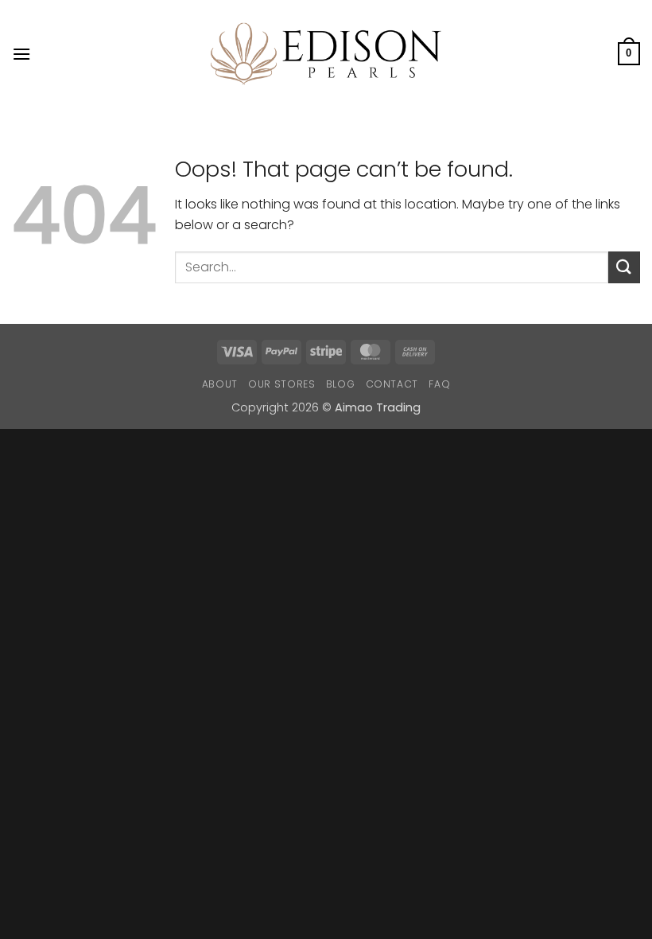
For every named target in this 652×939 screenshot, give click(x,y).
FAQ (439, 384)
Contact (392, 384)
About (220, 384)
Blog (340, 384)
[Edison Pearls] (326, 54)
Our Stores (281, 384)
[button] (21, 53)
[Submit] (624, 266)
